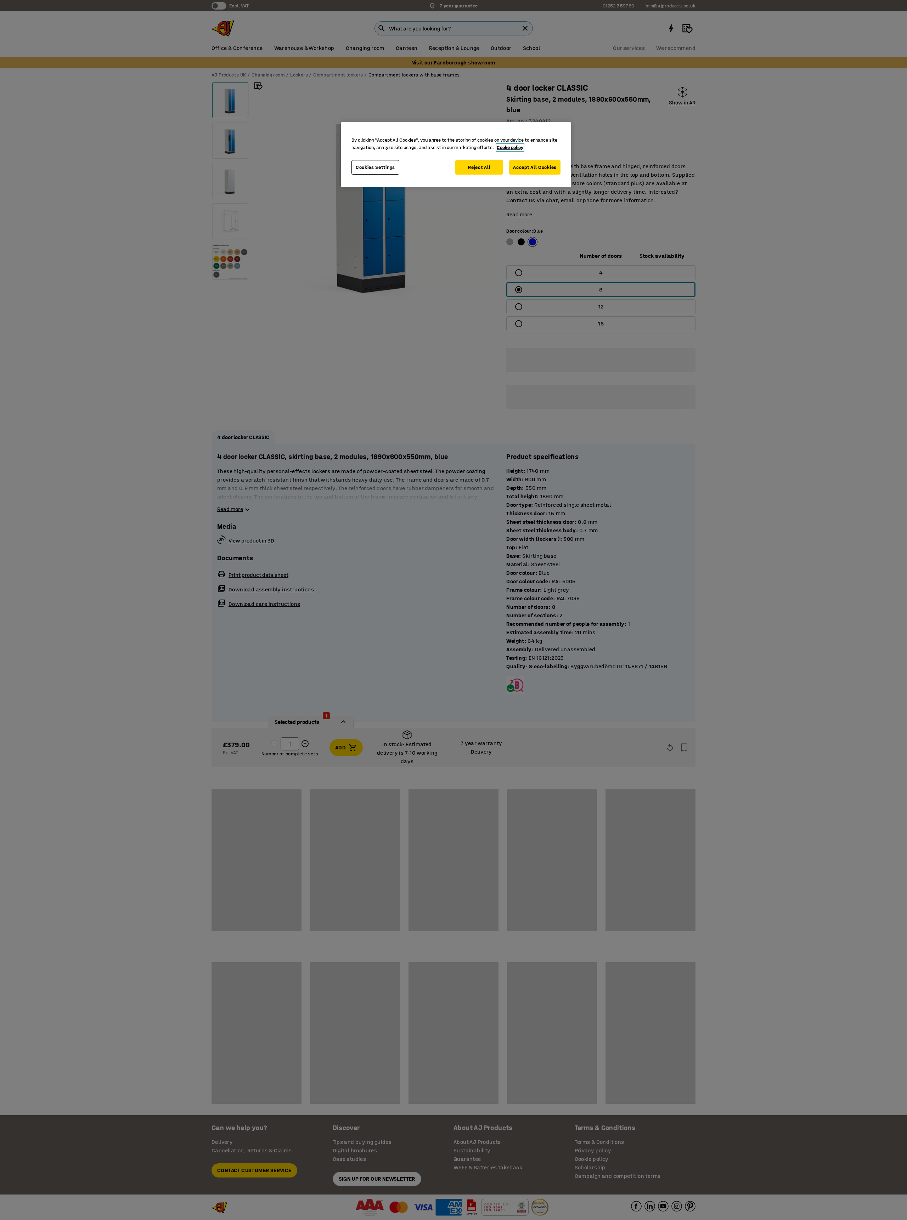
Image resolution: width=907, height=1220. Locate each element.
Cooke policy (510, 147)
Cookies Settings (375, 167)
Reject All (479, 167)
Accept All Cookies (535, 167)
